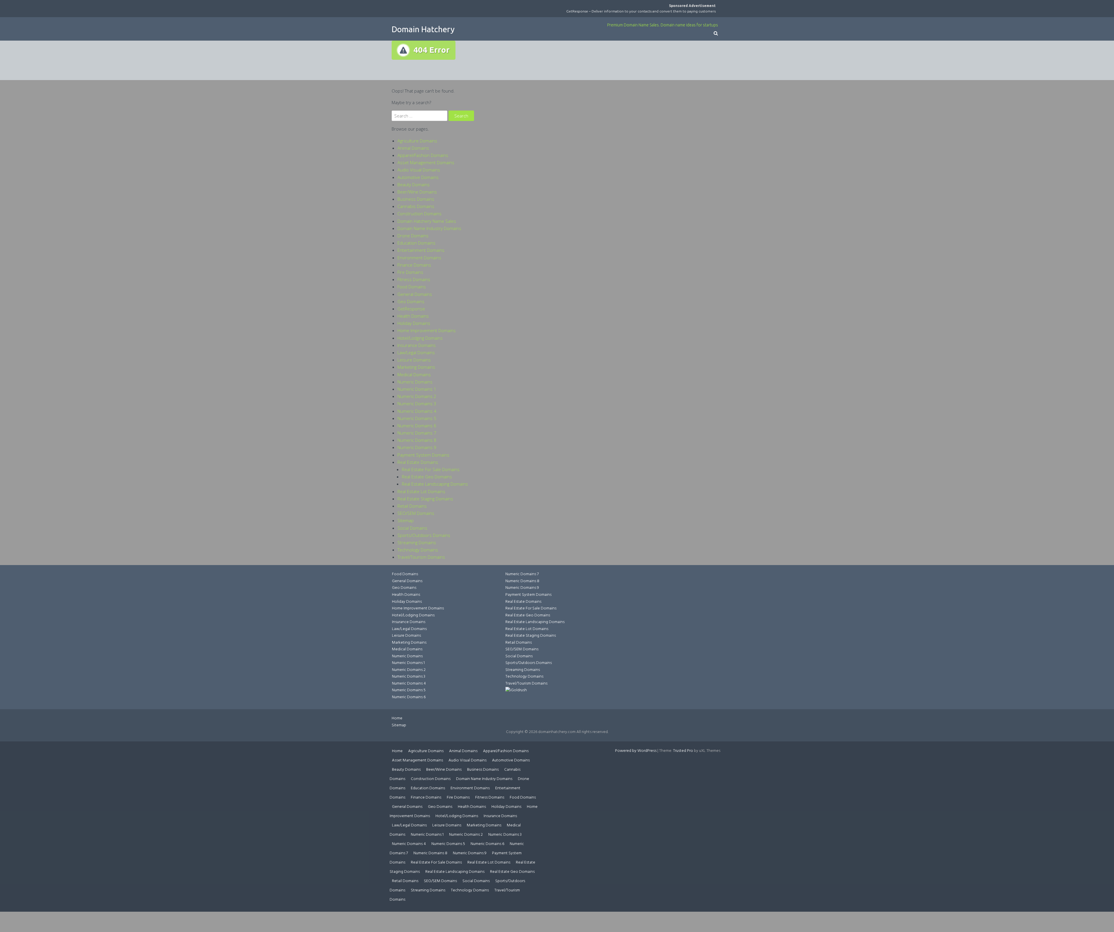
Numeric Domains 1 (416, 389)
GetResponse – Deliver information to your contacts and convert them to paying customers (641, 11)
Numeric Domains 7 (416, 433)
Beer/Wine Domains (417, 192)
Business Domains (415, 199)
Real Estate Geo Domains (427, 476)
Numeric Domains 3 (416, 403)
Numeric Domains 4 (416, 411)
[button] (715, 34)
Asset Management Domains (425, 162)
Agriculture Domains (417, 141)
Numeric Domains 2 (416, 396)
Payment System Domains (423, 455)
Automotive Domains (418, 177)
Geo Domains (410, 301)
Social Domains (412, 528)
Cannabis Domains (415, 206)
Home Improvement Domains (426, 330)
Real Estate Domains (417, 462)
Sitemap (405, 520)
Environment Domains (419, 257)
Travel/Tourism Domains (421, 557)
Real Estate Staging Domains (425, 499)
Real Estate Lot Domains (421, 491)
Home (397, 718)
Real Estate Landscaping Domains (435, 484)
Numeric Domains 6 (416, 425)
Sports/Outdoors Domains (423, 535)
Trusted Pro (683, 751)
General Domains (414, 294)
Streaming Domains (416, 542)
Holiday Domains (413, 323)
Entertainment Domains (420, 250)
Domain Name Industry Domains (429, 228)
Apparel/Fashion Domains (422, 155)
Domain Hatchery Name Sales (426, 221)
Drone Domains (412, 235)
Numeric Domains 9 (416, 447)
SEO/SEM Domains (415, 513)
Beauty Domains (413, 184)
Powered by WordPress (636, 751)
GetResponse (411, 309)
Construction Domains (419, 213)
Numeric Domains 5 (416, 418)
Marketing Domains (416, 367)
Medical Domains (414, 374)
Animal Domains (413, 148)
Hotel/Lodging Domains (420, 338)
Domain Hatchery (423, 29)
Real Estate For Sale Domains (431, 469)
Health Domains (413, 316)
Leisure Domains (414, 360)
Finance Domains (414, 265)
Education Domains (416, 243)
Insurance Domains (416, 345)
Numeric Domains (415, 382)
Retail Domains (412, 506)
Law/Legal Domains (416, 352)
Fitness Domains (413, 279)
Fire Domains (410, 272)
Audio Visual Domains (418, 170)
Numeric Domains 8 (416, 440)
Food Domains (411, 286)
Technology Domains (417, 550)
